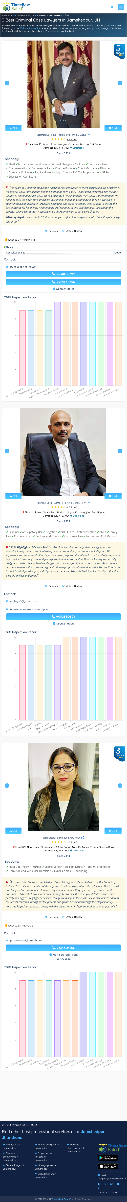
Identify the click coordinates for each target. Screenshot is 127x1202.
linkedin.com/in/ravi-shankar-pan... (29, 609)
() (71, 139)
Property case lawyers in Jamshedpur (43, 1157)
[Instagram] (111, 1184)
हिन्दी (67, 15)
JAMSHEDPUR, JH (25, 15)
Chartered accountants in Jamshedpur (10, 1157)
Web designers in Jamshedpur (45, 1175)
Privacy (103, 1193)
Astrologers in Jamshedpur (11, 1146)
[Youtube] (118, 1184)
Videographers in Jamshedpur (45, 1167)
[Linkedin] (99, 1188)
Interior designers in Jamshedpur (47, 1146)
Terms (114, 1193)
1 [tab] (60, 120)
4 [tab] (67, 823)
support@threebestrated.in (112, 1178)
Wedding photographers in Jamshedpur (76, 1148)
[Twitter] (105, 1184)
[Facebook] (99, 1184)
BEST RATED (8, 15)
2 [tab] (63, 120)
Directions (78, 147)
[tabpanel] (63, 84)
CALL (14, 128)
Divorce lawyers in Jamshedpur (14, 1167)
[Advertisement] (63, 1098)
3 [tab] (65, 120)
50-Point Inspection (30, 28)
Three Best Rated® (61, 1199)
